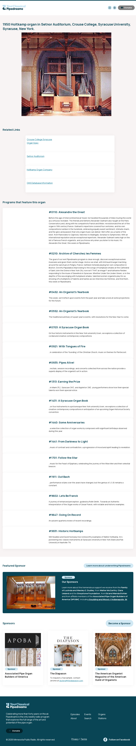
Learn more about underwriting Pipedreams (108, 565)
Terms (84, 739)
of (110, 599)
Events (87, 714)
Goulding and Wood (99, 599)
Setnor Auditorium (35, 156)
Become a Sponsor (120, 623)
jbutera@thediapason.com (71, 680)
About (74, 718)
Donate (128, 7)
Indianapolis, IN (119, 599)
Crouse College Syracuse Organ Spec (39, 141)
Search (87, 718)
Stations (102, 718)
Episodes (75, 714)
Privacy (74, 739)
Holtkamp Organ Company (39, 169)
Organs (101, 714)
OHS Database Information (40, 183)
